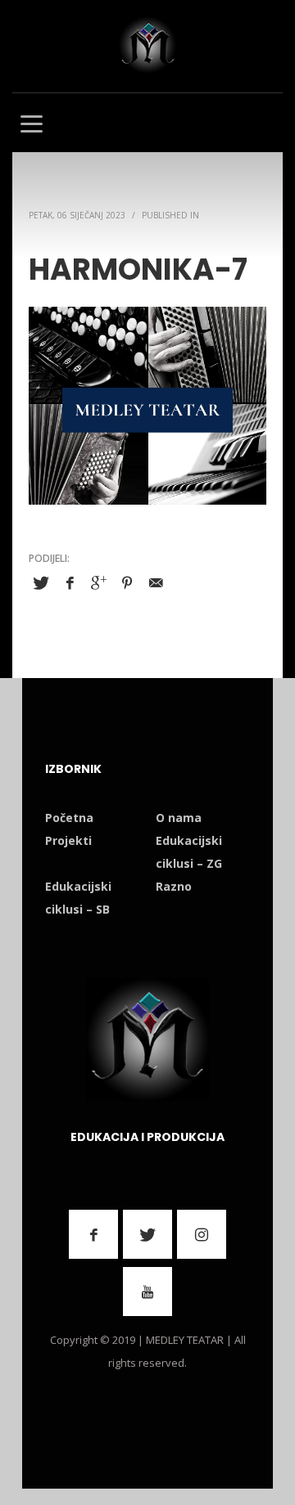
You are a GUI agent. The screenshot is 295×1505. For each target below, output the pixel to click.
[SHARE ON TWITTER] (41, 583)
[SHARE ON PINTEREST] (127, 582)
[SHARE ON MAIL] (155, 582)
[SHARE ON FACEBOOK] (69, 582)
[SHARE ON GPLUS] (98, 582)
